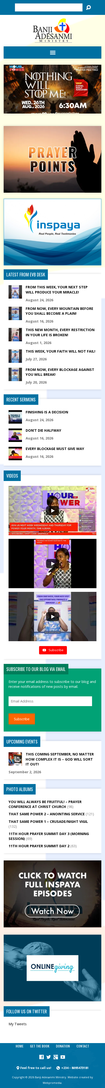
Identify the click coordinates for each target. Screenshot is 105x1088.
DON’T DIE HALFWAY (43, 430)
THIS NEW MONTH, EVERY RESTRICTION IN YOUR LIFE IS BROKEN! (60, 332)
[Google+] (55, 1057)
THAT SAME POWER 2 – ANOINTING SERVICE (47, 814)
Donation (63, 1045)
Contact (82, 1045)
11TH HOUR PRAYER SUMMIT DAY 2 (39, 846)
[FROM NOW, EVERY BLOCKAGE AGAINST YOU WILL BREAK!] (15, 378)
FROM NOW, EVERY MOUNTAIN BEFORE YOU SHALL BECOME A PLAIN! (59, 311)
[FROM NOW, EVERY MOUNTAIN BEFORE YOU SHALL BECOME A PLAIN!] (15, 317)
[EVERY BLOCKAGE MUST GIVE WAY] (15, 457)
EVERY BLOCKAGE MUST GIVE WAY (55, 448)
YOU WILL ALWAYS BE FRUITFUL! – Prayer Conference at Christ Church (45, 804)
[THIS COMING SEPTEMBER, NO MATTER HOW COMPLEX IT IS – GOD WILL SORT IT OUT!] (15, 763)
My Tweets (18, 1024)
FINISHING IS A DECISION (47, 412)
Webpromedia (52, 1083)
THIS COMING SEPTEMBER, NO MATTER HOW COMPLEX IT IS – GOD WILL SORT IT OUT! (60, 759)
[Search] (88, 7)
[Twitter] (48, 1057)
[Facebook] (41, 1057)
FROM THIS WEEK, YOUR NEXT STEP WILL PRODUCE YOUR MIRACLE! (57, 289)
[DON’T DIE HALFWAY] (15, 439)
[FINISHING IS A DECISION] (15, 421)
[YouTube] (63, 1057)
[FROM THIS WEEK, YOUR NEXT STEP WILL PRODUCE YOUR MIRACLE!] (15, 296)
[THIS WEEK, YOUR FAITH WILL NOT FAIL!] (15, 360)
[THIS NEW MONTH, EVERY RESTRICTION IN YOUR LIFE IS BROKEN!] (15, 338)
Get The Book (39, 1045)
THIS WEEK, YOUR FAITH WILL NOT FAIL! (60, 351)
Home (19, 1045)
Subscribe (22, 719)
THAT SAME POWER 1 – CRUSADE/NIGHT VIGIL (48, 821)
